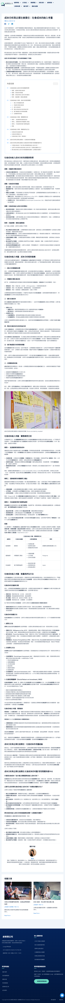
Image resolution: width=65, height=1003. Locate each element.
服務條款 (61, 999)
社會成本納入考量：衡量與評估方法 (19, 129)
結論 (13, 126)
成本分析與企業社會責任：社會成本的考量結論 (22, 139)
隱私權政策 (53, 999)
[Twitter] (9, 24)
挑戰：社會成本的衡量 (17, 92)
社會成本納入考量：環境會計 (19, 136)
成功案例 (4, 990)
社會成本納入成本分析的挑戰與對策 (19, 88)
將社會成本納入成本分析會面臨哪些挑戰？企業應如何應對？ (27, 149)
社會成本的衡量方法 (17, 134)
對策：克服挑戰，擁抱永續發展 (19, 97)
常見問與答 (5, 983)
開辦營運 (33, 2)
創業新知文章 (5, 986)
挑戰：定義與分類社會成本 (18, 90)
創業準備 (16, 2)
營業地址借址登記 (39, 948)
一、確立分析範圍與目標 (18, 102)
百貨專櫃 (11, 906)
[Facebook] (5, 24)
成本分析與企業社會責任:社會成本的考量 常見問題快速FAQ (26, 143)
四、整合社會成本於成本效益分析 (20, 109)
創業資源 (49, 2)
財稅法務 (41, 2)
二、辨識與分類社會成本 (18, 105)
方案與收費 (17, 6)
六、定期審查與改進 (17, 113)
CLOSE (55, 83)
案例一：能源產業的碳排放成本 (19, 119)
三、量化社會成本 (16, 107)
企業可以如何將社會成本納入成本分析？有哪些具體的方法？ (27, 147)
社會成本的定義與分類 (17, 132)
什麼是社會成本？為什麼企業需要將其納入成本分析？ (25, 145)
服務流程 (4, 979)
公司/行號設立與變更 (40, 941)
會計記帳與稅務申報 (40, 945)
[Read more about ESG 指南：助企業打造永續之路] (47, 890)
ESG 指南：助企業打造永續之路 (44, 902)
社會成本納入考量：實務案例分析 (19, 117)
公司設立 (24, 2)
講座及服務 (35, 6)
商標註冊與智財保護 (40, 956)
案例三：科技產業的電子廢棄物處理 (20, 124)
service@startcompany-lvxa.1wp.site (12, 950)
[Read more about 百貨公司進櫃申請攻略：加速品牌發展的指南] (17, 890)
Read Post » (7, 915)
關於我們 (26, 6)
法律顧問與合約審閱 (40, 952)
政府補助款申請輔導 (40, 959)
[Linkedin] (12, 24)
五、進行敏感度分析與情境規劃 (19, 111)
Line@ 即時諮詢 (7, 946)
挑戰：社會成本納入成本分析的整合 (20, 94)
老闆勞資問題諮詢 (42, 981)
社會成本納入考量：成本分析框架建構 (20, 100)
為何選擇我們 (5, 975)
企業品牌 (6, 906)
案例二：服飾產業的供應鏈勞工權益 (20, 121)
